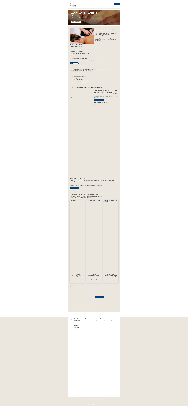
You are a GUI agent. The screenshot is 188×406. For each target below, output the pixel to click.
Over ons (104, 4)
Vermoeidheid (73, 51)
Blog (108, 4)
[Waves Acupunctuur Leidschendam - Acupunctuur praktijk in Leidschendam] (73, 4)
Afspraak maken (117, 4)
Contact (111, 4)
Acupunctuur (98, 4)
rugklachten (80, 46)
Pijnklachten (73, 49)
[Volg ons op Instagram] (118, 399)
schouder (74, 46)
